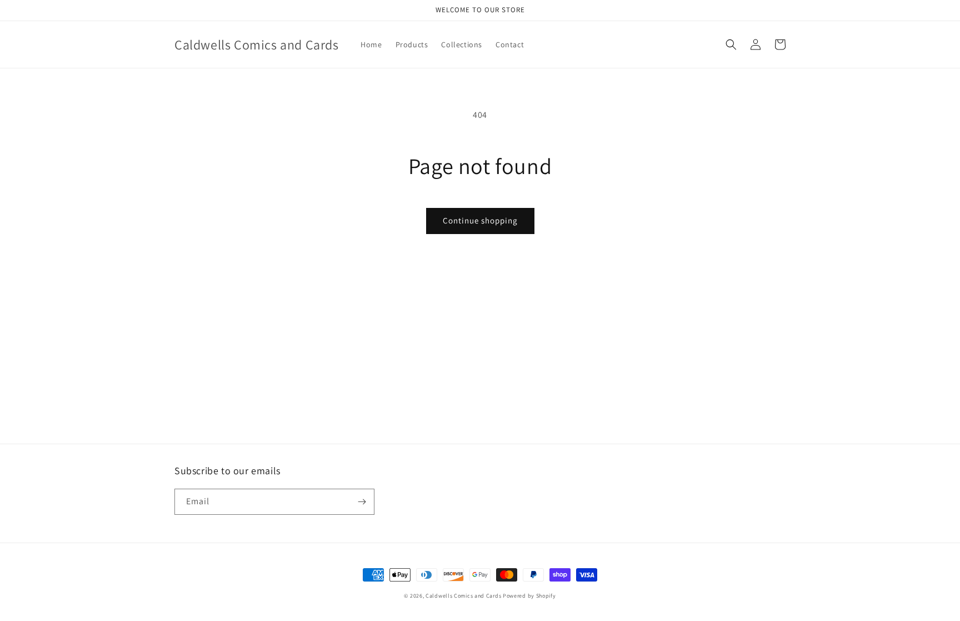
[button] (731, 44)
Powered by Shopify (529, 595)
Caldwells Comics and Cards (463, 595)
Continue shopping (480, 220)
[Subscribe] (361, 502)
